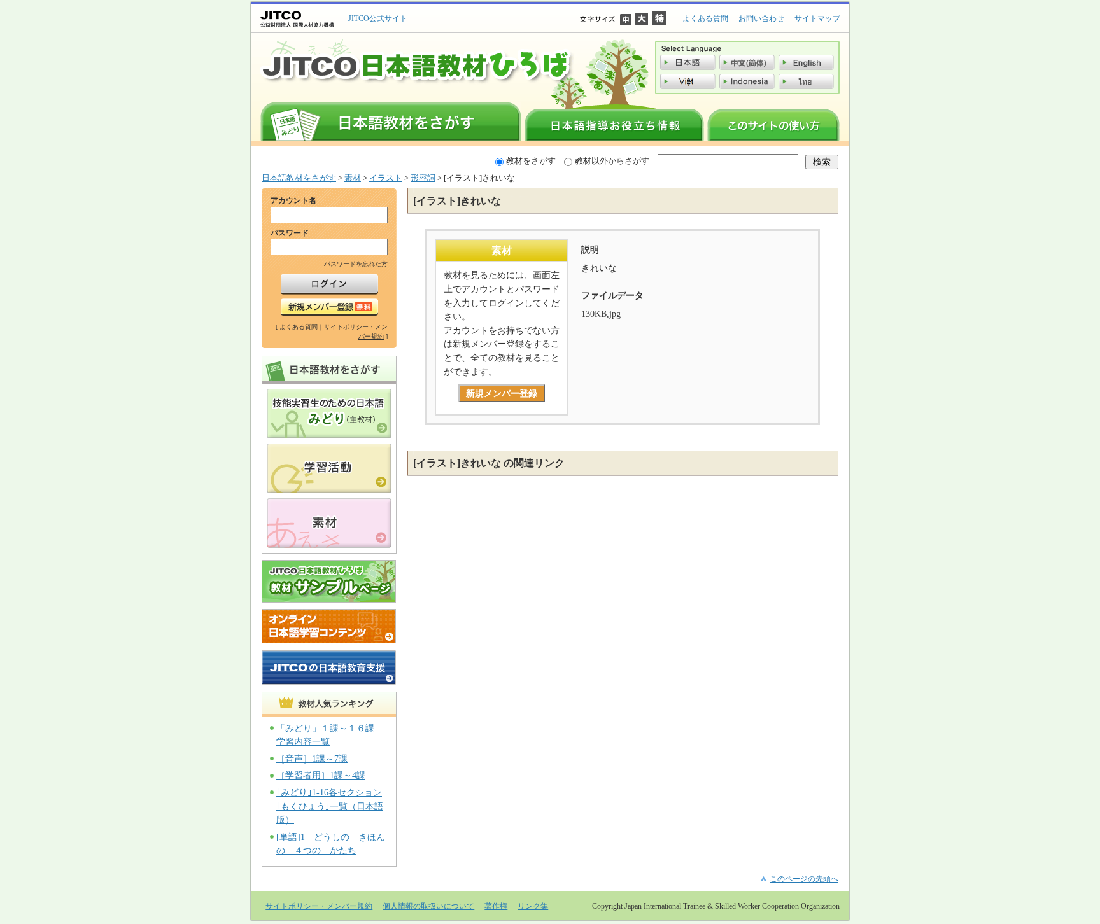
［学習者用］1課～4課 (320, 775)
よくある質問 (705, 18)
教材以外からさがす (612, 160)
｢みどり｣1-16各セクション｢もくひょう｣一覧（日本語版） (329, 806)
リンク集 (533, 906)
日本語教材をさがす (299, 178)
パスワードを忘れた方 (356, 263)
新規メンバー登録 (501, 393)
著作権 (495, 906)
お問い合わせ (761, 18)
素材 (352, 178)
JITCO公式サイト (377, 18)
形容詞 (423, 178)
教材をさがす (531, 160)
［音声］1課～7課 (312, 758)
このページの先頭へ (804, 878)
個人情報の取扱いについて (428, 906)
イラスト (385, 178)
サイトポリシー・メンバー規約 (318, 906)
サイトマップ (817, 18)
